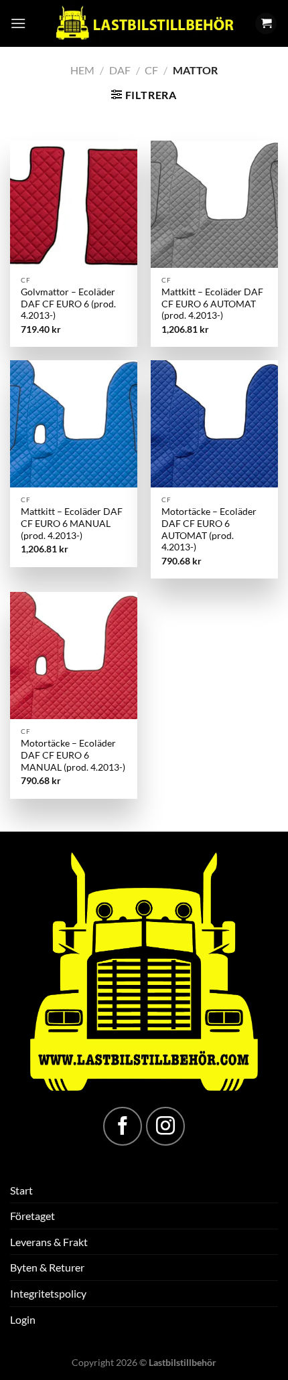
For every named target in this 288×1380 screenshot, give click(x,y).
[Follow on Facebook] (122, 1126)
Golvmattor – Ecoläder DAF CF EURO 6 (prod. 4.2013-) (68, 304)
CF (151, 70)
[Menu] (18, 23)
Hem (82, 70)
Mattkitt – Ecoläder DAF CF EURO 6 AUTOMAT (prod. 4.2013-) (212, 304)
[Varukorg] (266, 24)
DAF (120, 70)
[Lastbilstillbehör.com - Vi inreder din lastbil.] (144, 23)
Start (21, 1190)
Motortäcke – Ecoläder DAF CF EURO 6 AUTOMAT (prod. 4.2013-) (209, 529)
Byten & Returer (47, 1267)
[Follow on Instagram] (165, 1126)
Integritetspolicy (48, 1293)
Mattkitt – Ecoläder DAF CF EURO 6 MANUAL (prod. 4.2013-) (72, 523)
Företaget (32, 1215)
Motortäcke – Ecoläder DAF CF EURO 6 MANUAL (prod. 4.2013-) (73, 755)
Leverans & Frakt (49, 1241)
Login (22, 1319)
